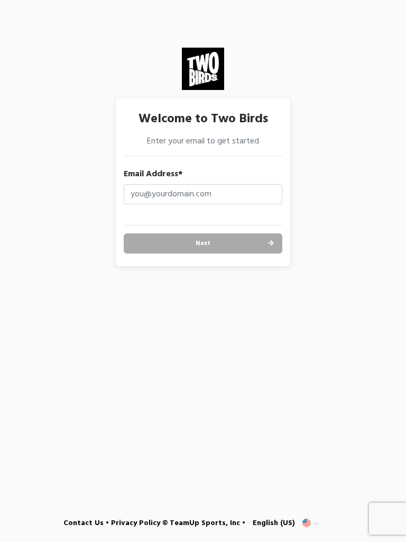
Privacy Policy (135, 523)
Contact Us (83, 523)
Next (203, 243)
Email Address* (153, 174)
